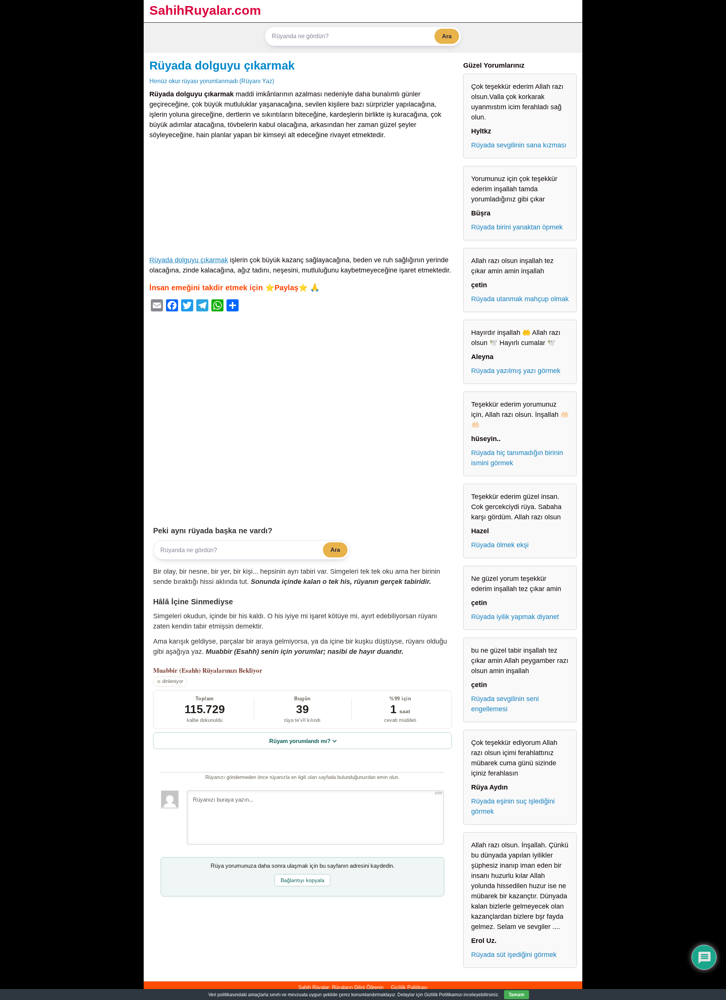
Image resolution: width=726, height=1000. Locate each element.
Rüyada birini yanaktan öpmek (517, 227)
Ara (446, 36)
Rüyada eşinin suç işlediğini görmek (513, 806)
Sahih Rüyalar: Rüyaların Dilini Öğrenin (340, 987)
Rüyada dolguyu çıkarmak (222, 65)
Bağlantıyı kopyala (302, 880)
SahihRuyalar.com (205, 10)
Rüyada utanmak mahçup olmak (520, 299)
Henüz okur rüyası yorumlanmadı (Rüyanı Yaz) (211, 80)
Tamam (516, 994)
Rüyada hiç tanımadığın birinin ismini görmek (517, 458)
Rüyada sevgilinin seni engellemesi (505, 704)
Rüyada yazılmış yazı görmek (515, 371)
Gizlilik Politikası (409, 987)
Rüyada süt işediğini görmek (514, 954)
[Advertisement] (302, 199)
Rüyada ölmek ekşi (500, 545)
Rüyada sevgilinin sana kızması (518, 145)
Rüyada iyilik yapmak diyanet (515, 617)
